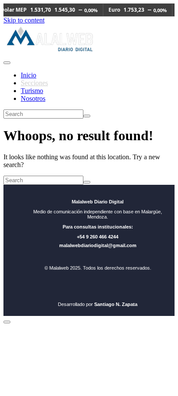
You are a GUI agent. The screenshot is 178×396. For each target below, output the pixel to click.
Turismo (32, 90)
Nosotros (33, 98)
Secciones (34, 83)
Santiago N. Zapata (115, 304)
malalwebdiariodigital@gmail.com (98, 245)
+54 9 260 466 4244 (97, 236)
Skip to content (23, 20)
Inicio (28, 75)
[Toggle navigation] (6, 62)
